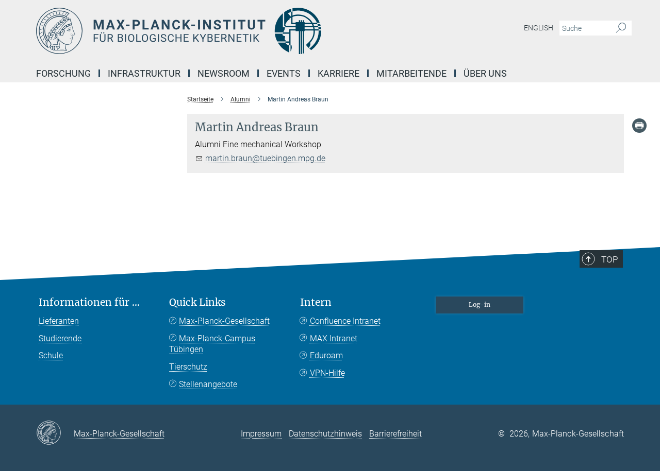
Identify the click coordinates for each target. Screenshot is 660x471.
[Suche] (621, 28)
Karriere (338, 73)
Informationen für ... (89, 302)
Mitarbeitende (411, 73)
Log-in (479, 304)
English (538, 28)
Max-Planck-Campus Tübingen (212, 344)
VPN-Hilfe (327, 373)
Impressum (261, 434)
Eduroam (326, 355)
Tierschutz (188, 367)
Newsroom (223, 73)
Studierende (60, 338)
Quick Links (197, 302)
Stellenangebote (208, 384)
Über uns (485, 73)
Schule (51, 355)
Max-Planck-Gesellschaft (224, 321)
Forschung (63, 73)
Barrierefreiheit (395, 434)
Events (284, 73)
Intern (316, 302)
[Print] (639, 125)
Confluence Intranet (345, 321)
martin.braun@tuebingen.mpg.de (265, 158)
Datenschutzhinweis (325, 434)
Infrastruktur (144, 73)
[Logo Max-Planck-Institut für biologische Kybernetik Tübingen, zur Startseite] (229, 31)
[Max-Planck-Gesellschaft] (55, 433)
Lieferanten (59, 321)
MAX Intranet (333, 338)
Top (609, 259)
